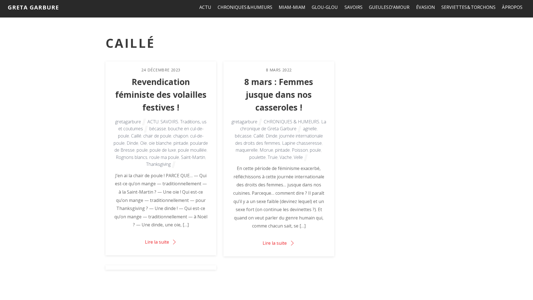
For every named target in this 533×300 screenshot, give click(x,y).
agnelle (310, 129)
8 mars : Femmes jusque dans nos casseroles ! (278, 94)
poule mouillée (192, 150)
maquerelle (247, 150)
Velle (298, 157)
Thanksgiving (158, 164)
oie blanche (160, 143)
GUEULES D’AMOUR (389, 7)
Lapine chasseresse (302, 143)
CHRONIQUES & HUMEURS (245, 7)
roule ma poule (164, 157)
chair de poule (157, 136)
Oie (143, 143)
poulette (257, 157)
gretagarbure (128, 122)
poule (142, 150)
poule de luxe (163, 150)
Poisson (300, 150)
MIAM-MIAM (292, 7)
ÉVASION (425, 7)
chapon (180, 136)
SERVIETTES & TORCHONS (468, 7)
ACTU (205, 7)
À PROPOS (512, 7)
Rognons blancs (131, 157)
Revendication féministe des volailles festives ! (161, 94)
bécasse (157, 129)
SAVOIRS (354, 7)
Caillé (136, 136)
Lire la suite (157, 242)
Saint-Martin (193, 157)
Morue (266, 150)
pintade (181, 143)
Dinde (132, 143)
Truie (273, 157)
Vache (286, 157)
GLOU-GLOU (325, 7)
